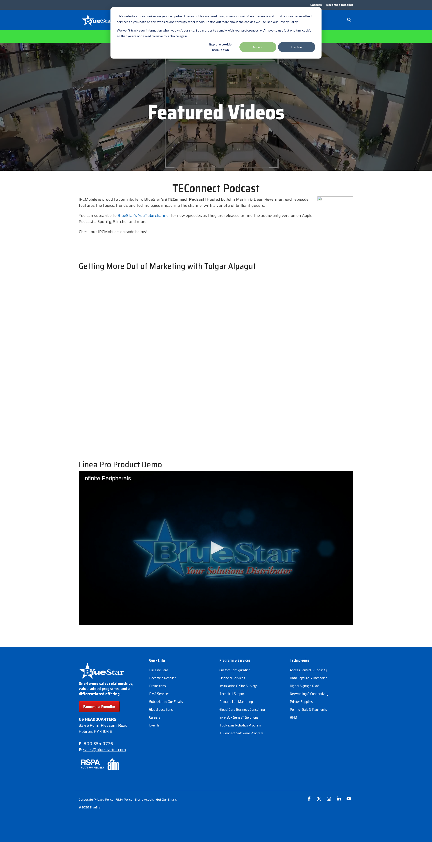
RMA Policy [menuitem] (124, 799)
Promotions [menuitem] (157, 686)
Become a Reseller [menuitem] (339, 4)
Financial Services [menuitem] (232, 678)
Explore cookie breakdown (220, 47)
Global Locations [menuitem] (161, 709)
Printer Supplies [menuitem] (301, 701)
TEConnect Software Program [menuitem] (241, 733)
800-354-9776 (98, 743)
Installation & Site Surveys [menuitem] (238, 686)
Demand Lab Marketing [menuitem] (236, 701)
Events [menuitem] (154, 725)
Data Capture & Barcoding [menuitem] (308, 678)
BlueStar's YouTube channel (143, 215)
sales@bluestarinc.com (104, 750)
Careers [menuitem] (316, 4)
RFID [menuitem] (293, 717)
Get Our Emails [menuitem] (166, 799)
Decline (296, 47)
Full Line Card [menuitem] (158, 670)
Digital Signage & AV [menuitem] (304, 686)
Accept (258, 47)
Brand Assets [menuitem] (144, 799)
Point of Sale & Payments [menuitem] (308, 709)
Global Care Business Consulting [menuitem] (242, 709)
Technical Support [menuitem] (232, 694)
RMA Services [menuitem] (159, 694)
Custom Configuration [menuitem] (234, 670)
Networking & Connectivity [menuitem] (309, 694)
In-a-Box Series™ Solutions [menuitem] (239, 717)
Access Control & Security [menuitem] (308, 670)
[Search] (349, 19)
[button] (309, 799)
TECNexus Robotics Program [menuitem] (240, 725)
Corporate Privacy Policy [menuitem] (96, 799)
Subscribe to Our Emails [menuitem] (166, 701)
